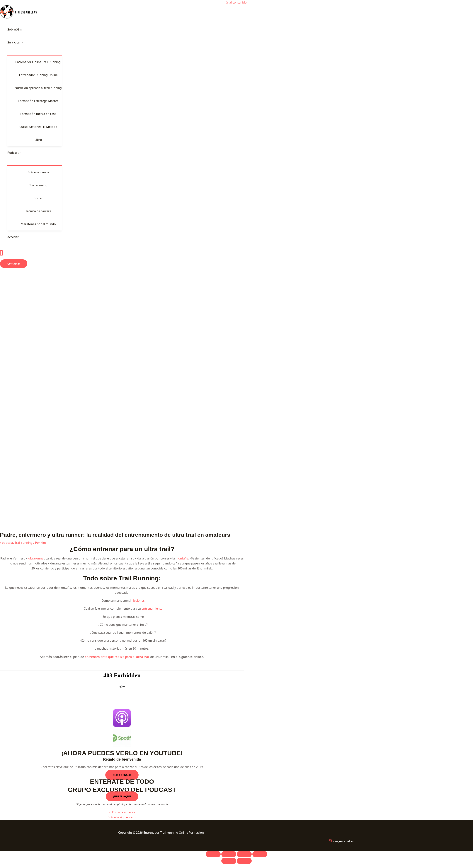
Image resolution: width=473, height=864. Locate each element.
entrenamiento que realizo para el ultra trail (117, 657)
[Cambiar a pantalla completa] (228, 854)
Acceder (13, 237)
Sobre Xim (14, 29)
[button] (13, 263)
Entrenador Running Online (38, 75)
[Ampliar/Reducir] (213, 854)
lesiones (139, 601)
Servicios (13, 42)
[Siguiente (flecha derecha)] (244, 861)
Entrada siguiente (122, 817)
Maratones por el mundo (38, 224)
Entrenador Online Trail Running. (38, 62)
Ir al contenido (236, 2)
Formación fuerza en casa (38, 114)
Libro (38, 140)
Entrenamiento (38, 172)
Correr (38, 198)
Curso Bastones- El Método (38, 127)
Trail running (38, 185)
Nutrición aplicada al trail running (38, 88)
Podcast (13, 153)
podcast (7, 543)
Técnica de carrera (38, 211)
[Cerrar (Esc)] (259, 854)
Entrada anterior (121, 812)
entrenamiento (152, 608)
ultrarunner (36, 558)
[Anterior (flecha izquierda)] (228, 861)
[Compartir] (244, 854)
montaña (182, 558)
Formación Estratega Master (38, 101)
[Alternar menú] (34, 52)
